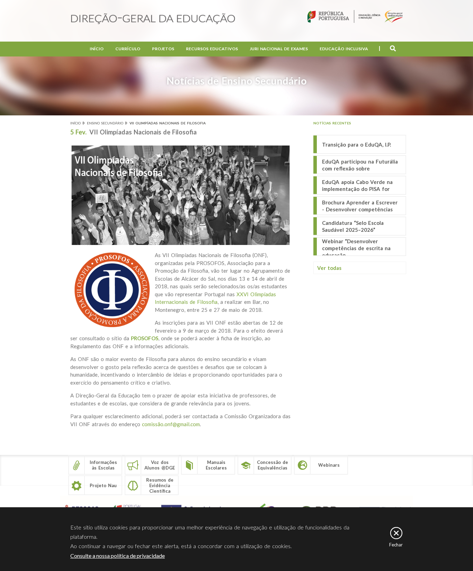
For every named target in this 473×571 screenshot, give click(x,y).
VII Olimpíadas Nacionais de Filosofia (168, 123)
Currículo (127, 48)
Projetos (163, 48)
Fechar (396, 544)
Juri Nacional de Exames (279, 48)
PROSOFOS (144, 338)
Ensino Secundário (105, 123)
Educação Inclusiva (344, 48)
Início (97, 48)
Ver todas (329, 268)
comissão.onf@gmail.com (171, 424)
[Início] (153, 19)
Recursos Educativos (212, 48)
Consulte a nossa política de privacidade (117, 555)
